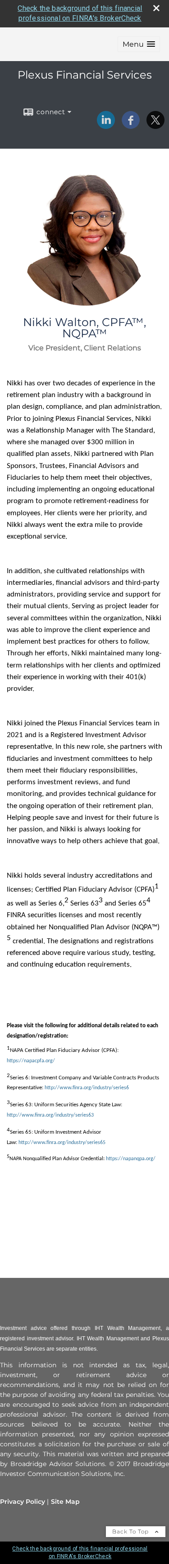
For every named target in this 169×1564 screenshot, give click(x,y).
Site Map (65, 1502)
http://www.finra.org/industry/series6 (87, 1088)
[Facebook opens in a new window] (131, 125)
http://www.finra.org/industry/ (52, 1142)
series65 (96, 1142)
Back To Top (131, 1531)
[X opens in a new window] (155, 125)
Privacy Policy (22, 1502)
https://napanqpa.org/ (130, 1159)
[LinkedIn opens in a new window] (106, 125)
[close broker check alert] (156, 8)
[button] (139, 44)
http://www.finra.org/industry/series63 (50, 1115)
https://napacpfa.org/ (31, 1061)
